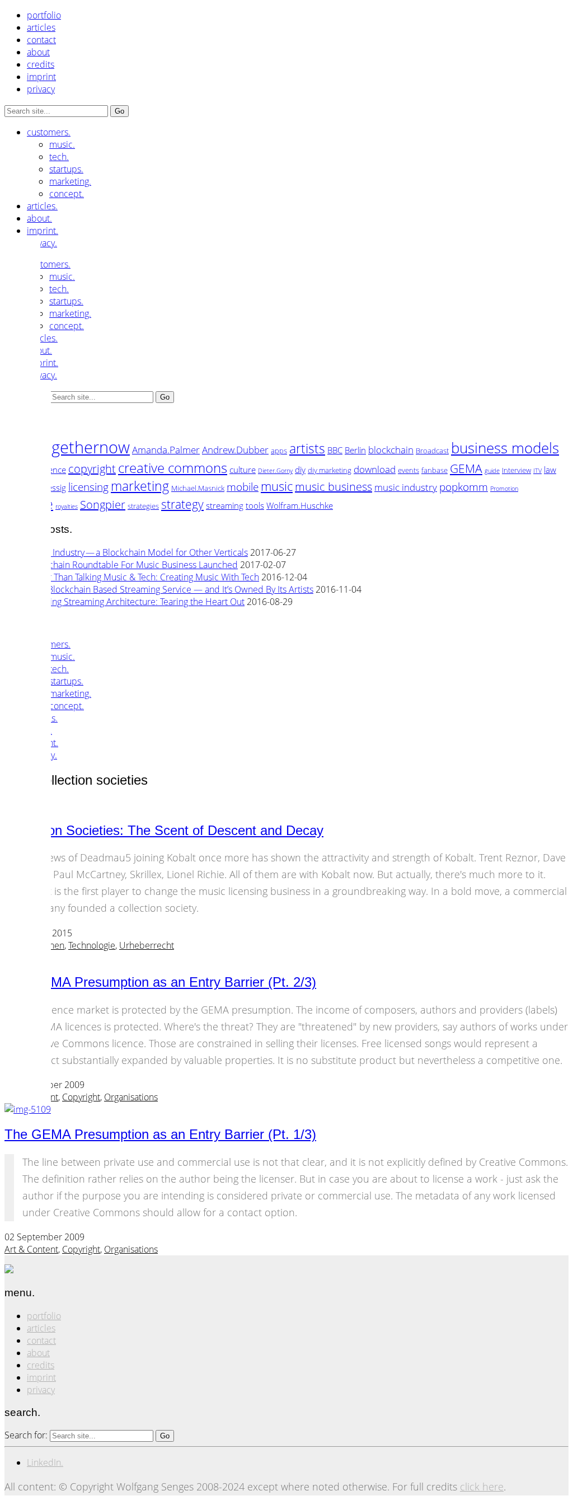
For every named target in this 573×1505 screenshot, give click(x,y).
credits (40, 64)
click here (482, 1486)
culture (242, 469)
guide (492, 471)
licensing (88, 487)
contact (41, 40)
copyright (92, 468)
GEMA (466, 468)
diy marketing (329, 470)
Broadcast (432, 451)
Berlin (355, 450)
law (550, 469)
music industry (405, 487)
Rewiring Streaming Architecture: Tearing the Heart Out (136, 602)
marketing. (70, 181)
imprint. (42, 230)
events (408, 470)
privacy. (42, 243)
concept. (66, 193)
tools (255, 505)
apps (279, 451)
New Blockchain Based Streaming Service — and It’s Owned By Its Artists (170, 589)
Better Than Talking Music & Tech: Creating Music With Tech (143, 577)
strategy (182, 504)
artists (307, 448)
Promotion (504, 489)
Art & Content (31, 1249)
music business (333, 486)
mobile (243, 487)
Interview (516, 470)
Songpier (102, 504)
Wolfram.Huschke (299, 505)
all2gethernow (78, 447)
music (277, 486)
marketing (140, 486)
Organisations (131, 1097)
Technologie (91, 945)
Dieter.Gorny (275, 471)
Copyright (81, 1097)
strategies (143, 506)
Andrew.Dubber (235, 449)
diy (300, 469)
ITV (537, 471)
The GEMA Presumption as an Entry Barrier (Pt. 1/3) (160, 1134)
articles (41, 27)
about (38, 52)
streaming (224, 505)
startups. (66, 169)
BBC (334, 450)
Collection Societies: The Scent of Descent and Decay (163, 830)
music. (62, 144)
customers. (49, 132)
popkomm (463, 487)
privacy (41, 89)
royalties (66, 506)
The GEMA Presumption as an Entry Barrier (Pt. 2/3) (160, 982)
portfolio (44, 15)
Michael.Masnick (197, 488)
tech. (59, 157)
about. (39, 218)
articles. (42, 206)
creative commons (172, 467)
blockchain (391, 449)
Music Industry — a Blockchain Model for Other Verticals (137, 552)
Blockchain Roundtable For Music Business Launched (132, 565)
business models (505, 448)
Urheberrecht (146, 945)
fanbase (434, 470)
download (375, 469)
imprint (41, 77)
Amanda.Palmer (166, 449)
